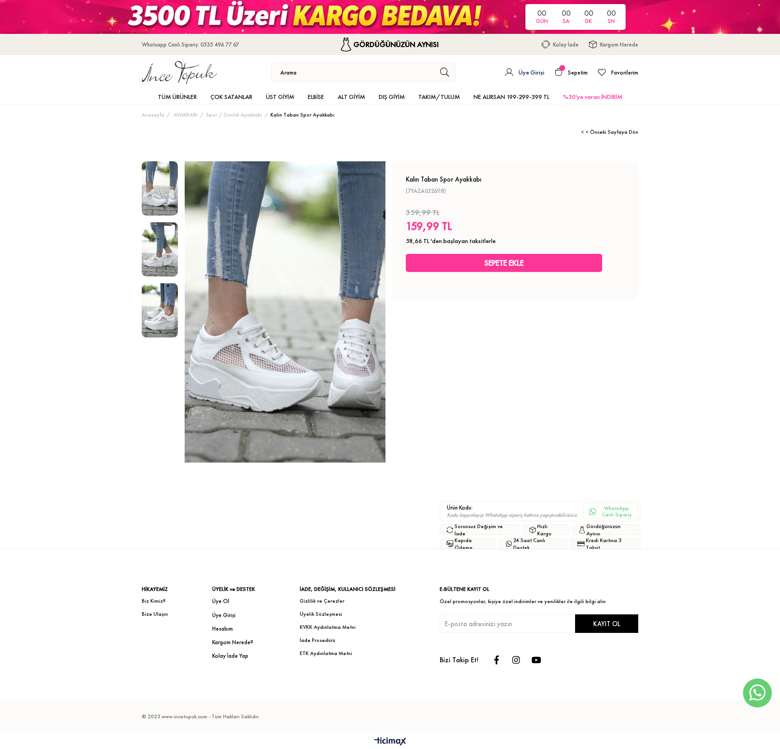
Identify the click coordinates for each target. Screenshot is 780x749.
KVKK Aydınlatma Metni (328, 627)
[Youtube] (536, 660)
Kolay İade (566, 44)
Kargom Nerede (619, 44)
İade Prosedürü (317, 640)
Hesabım (222, 628)
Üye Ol (220, 601)
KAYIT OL (606, 623)
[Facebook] (496, 660)
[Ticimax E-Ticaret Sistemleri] (390, 742)
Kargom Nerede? (232, 642)
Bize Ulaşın (155, 614)
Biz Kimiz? (154, 600)
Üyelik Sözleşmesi (321, 614)
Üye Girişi (224, 615)
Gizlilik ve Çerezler (322, 600)
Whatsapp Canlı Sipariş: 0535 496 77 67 (190, 44)
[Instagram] (516, 660)
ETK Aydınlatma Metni (326, 653)
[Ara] (444, 72)
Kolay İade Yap (230, 656)
